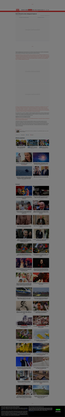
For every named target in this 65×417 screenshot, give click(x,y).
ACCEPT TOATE (58, 409)
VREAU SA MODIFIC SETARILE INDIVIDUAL (58, 411)
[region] (32, 411)
